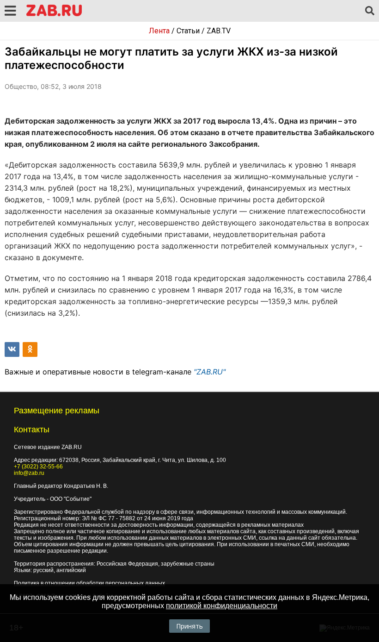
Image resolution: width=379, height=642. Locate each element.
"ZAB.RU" (210, 371)
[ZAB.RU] (54, 14)
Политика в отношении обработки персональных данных (89, 583)
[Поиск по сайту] (370, 11)
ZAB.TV (219, 30)
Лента (159, 30)
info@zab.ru (29, 473)
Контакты (31, 429)
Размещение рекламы (56, 410)
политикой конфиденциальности (221, 606)
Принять (189, 626)
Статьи (188, 30)
